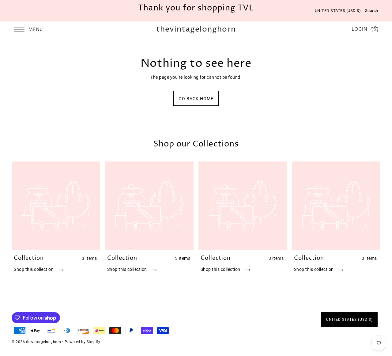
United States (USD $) (338, 10)
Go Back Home (196, 98)
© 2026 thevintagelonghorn (36, 342)
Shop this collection (34, 269)
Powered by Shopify (82, 342)
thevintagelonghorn (196, 29)
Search (371, 10)
